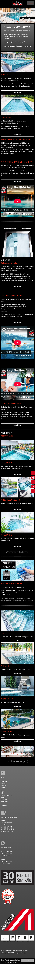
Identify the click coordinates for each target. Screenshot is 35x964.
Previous (7, 15)
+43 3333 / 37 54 (7, 827)
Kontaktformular (5, 801)
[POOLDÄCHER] (17, 654)
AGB (2, 793)
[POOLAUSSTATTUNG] (17, 687)
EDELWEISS (10, 953)
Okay (27, 960)
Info (16, 962)
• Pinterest (3, 787)
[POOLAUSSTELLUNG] (17, 719)
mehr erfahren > (18, 92)
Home (2, 791)
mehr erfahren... (18, 181)
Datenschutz (4, 799)
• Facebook (4, 783)
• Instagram (4, 785)
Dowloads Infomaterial (6, 795)
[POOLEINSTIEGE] (17, 621)
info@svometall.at (8, 831)
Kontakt (3, 797)
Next (28, 15)
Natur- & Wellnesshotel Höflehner (12, 299)
